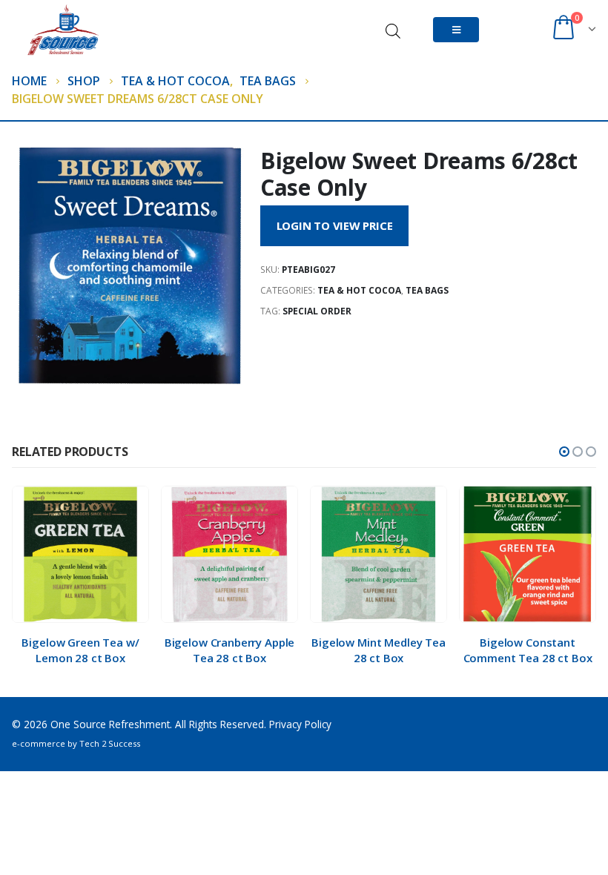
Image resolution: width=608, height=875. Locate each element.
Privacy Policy (300, 724)
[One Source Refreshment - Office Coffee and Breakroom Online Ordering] (86, 30)
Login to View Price (335, 225)
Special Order (316, 311)
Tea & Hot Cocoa (359, 290)
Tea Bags (427, 290)
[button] (564, 451)
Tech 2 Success (109, 743)
